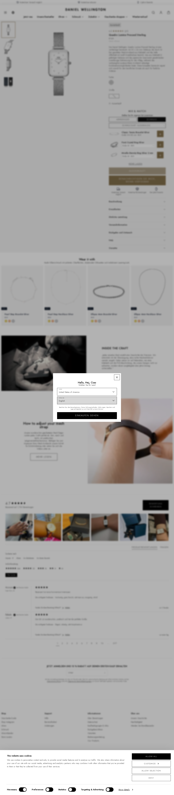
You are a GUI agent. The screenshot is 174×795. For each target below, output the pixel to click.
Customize (150, 763)
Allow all (151, 756)
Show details (124, 789)
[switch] (49, 789)
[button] (117, 377)
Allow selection (151, 770)
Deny (151, 778)
